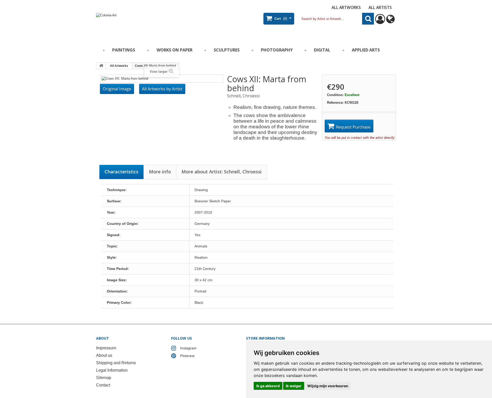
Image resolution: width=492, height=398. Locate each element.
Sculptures (227, 50)
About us (104, 355)
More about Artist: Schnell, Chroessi (221, 172)
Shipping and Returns (116, 363)
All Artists (380, 7)
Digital (322, 50)
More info (160, 172)
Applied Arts (366, 50)
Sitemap (103, 377)
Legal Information (112, 370)
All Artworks (346, 7)
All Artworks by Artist (162, 89)
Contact (103, 385)
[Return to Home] (101, 66)
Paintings (123, 50)
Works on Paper (174, 50)
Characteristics (121, 172)
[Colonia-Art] (146, 25)
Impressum (106, 348)
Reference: (335, 102)
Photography (277, 50)
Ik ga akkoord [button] (268, 386)
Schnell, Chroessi (243, 96)
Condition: (335, 95)
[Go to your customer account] (380, 21)
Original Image (117, 89)
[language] (390, 21)
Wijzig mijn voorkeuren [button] (327, 386)
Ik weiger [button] (294, 386)
